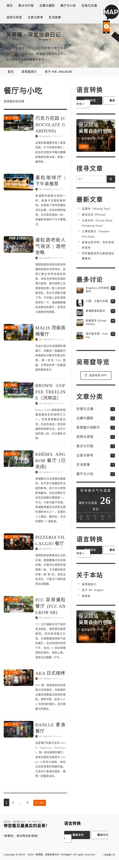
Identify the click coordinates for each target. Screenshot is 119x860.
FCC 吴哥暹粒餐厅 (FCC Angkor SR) (50, 606)
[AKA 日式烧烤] (18, 677)
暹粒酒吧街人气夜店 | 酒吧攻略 (50, 246)
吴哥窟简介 (89, 584)
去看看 (83, 147)
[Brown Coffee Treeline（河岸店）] (18, 389)
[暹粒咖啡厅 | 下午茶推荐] (18, 181)
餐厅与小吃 (84, 474)
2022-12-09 (58, 189)
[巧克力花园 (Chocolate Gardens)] (18, 122)
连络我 (86, 596)
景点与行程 (84, 446)
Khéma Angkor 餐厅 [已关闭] (50, 460)
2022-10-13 (58, 679)
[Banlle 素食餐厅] (18, 729)
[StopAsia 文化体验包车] (79, 289)
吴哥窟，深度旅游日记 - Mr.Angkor (53, 854)
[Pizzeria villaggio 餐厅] (18, 541)
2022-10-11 (58, 736)
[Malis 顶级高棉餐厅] (18, 332)
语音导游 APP (97, 375)
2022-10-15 (58, 549)
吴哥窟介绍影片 (88, 427)
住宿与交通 (84, 409)
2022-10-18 (58, 403)
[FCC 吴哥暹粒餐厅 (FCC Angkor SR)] (18, 604)
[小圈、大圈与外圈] (79, 303)
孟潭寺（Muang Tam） (97, 209)
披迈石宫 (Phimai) (94, 214)
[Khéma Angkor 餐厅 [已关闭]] (18, 458)
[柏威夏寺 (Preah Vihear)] (79, 322)
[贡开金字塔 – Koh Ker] (79, 335)
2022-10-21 (58, 339)
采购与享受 (84, 436)
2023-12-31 (58, 136)
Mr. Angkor (45, 136)
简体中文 (78, 835)
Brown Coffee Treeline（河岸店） (50, 391)
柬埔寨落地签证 (95, 310)
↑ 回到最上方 (108, 855)
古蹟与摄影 (84, 418)
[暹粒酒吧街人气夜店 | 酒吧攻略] (18, 244)
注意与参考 (84, 455)
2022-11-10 (58, 258)
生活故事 (83, 464)
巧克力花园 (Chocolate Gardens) (50, 124)
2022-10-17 (58, 472)
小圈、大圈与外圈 (97, 301)
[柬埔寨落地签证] (79, 312)
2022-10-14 (58, 618)
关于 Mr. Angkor (93, 590)
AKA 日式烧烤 (50, 673)
